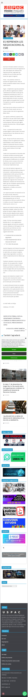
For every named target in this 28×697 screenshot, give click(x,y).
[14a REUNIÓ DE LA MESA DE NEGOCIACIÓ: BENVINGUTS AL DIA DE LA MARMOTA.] (14, 401)
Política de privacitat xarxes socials (11, 661)
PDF (9, 59)
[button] (25, 338)
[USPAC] (11, 611)
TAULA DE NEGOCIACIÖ (8, 38)
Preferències (14, 358)
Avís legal (4, 654)
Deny (14, 353)
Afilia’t (3, 645)
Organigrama (5, 642)
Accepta (14, 349)
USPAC (12, 51)
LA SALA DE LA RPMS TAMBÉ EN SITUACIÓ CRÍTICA (15, 330)
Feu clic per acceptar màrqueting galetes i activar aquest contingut (14, 554)
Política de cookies (6, 664)
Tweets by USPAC (14, 554)
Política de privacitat (7, 657)
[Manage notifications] (3, 693)
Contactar (4, 635)
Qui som (4, 638)
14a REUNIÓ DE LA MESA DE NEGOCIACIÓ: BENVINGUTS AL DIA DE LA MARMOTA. (14, 418)
